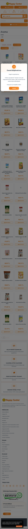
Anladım (14, 88)
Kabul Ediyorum (19, 526)
